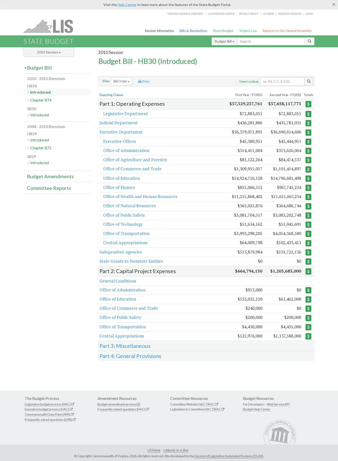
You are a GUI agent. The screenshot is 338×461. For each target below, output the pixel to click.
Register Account (290, 13)
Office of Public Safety (124, 215)
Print (146, 81)
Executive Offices (119, 141)
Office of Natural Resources (129, 205)
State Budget (223, 31)
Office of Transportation (126, 233)
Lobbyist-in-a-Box (176, 450)
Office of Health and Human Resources (140, 196)
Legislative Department (125, 113)
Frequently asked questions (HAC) (121, 409)
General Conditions (117, 281)
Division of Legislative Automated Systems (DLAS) (228, 456)
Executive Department (121, 132)
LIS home (268, 13)
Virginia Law (248, 31)
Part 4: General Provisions (130, 356)
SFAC (211, 404)
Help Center (127, 4)
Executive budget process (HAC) (47, 409)
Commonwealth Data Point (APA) (47, 414)
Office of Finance (119, 187)
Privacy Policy (248, 13)
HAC (201, 404)
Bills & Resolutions (193, 31)
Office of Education (121, 178)
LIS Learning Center (221, 13)
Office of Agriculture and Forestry (135, 159)
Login (309, 13)
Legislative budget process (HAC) (48, 404)
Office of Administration (126, 150)
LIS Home (153, 450)
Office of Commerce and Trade (132, 169)
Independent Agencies (120, 252)
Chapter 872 (40, 147)
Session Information (159, 31)
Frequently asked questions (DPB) (48, 420)
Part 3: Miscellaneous (124, 345)
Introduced (40, 92)
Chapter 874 (40, 100)
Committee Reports (49, 188)
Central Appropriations (125, 242)
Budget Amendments (50, 176)
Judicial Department (118, 123)
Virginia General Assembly (186, 13)
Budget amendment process (117, 404)
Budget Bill (223, 41)
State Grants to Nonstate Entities (131, 261)
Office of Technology (123, 224)
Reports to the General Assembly (287, 31)
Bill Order (121, 81)
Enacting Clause (111, 95)
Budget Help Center (256, 409)
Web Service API (278, 404)
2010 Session (48, 52)
